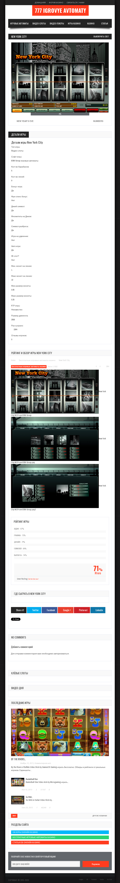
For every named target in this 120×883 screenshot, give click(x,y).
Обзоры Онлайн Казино (25, 832)
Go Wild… (29, 796)
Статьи (104, 23)
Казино (90, 23)
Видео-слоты (39, 23)
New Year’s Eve (25, 121)
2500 (13, 319)
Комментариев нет (43, 763)
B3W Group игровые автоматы (24, 160)
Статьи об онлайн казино (26, 842)
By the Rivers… (18, 759)
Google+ (81, 880)
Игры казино (74, 23)
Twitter (102, 880)
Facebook (94, 880)
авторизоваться (61, 653)
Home (13, 360)
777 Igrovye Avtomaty (60, 10)
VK (87, 880)
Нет (13, 200)
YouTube (109, 880)
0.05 (12, 289)
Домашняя (40, 2)
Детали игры (18, 134)
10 (12, 279)
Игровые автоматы (19, 23)
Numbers (98, 121)
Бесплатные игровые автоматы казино (37, 360)
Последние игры (20, 703)
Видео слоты (17, 150)
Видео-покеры (57, 23)
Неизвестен (16, 309)
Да (12, 190)
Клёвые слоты (19, 673)
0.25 (12, 299)
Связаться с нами (75, 2)
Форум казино (56, 2)
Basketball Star (32, 778)
